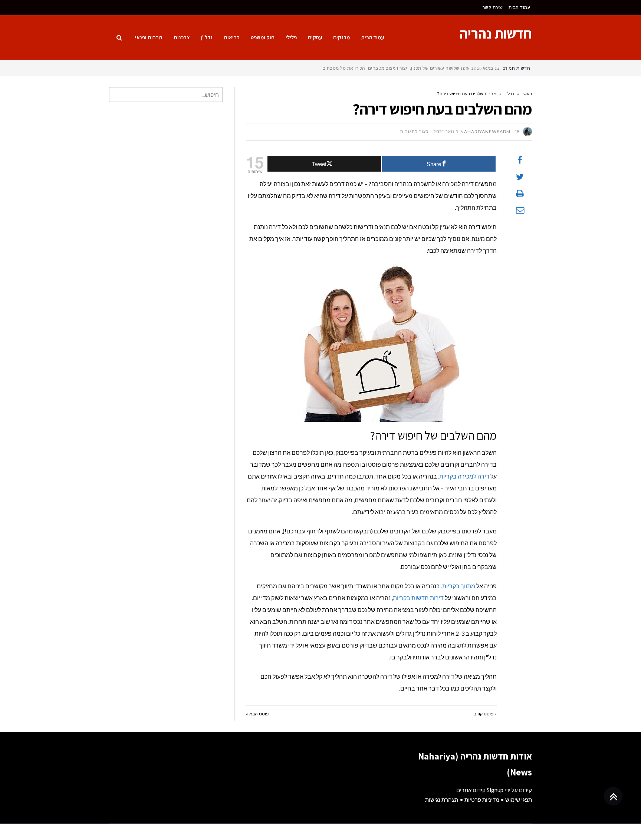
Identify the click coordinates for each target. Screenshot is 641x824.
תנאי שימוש (518, 799)
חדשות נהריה (496, 33)
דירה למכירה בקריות (464, 476)
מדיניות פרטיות (481, 799)
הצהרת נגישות (441, 799)
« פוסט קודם (485, 714)
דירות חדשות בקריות (418, 597)
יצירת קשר (493, 7)
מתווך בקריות (458, 585)
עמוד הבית (519, 7)
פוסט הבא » (257, 714)
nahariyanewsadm (485, 131)
